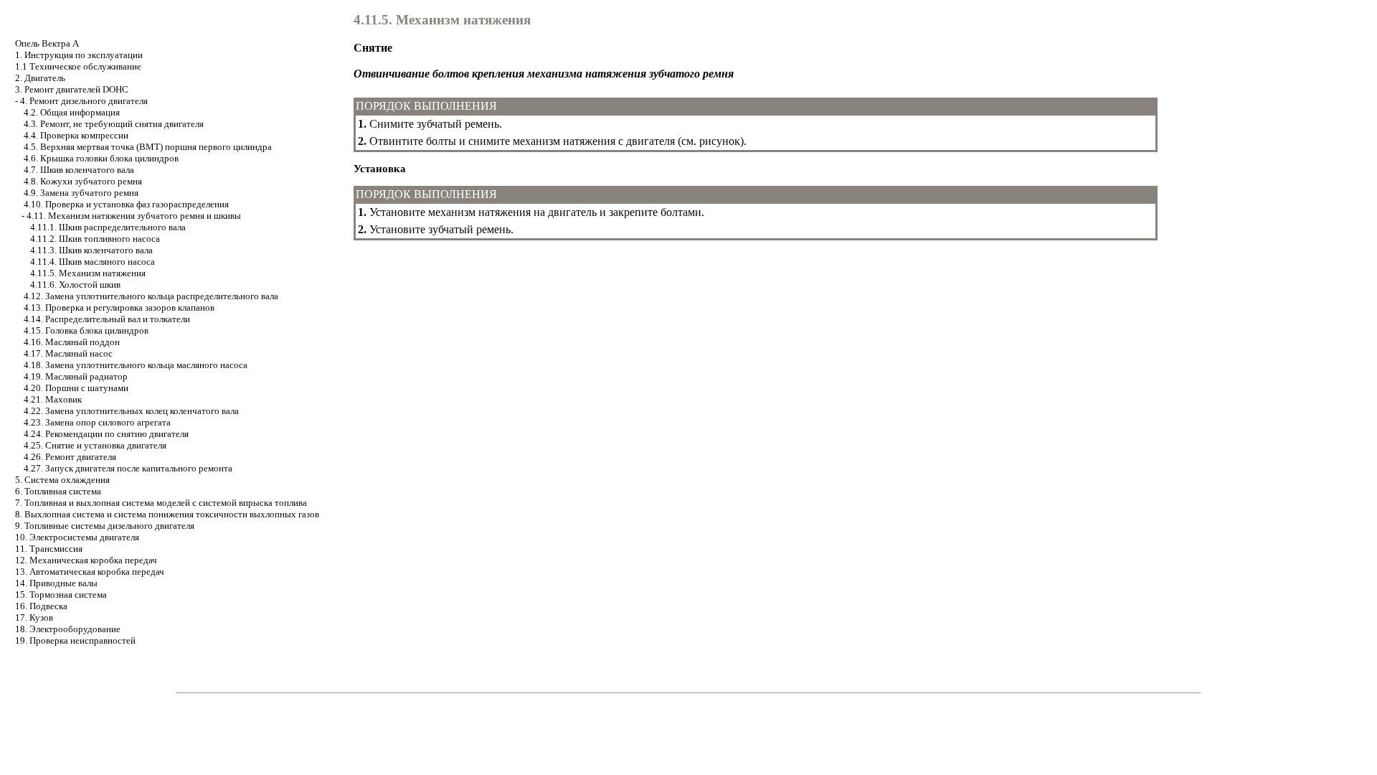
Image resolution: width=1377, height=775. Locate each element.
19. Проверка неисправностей (75, 640)
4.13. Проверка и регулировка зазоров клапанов (119, 307)
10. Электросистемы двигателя (77, 537)
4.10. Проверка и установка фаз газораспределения (126, 204)
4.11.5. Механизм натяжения (88, 273)
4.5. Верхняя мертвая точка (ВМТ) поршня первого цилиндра (148, 146)
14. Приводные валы (56, 583)
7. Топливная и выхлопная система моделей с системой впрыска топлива (161, 502)
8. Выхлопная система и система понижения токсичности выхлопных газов (167, 514)
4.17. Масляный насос (68, 353)
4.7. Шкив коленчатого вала (79, 169)
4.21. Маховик (53, 399)
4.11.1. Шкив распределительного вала (108, 227)
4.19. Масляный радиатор (76, 376)
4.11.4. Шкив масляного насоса (92, 261)
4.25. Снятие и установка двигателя (95, 445)
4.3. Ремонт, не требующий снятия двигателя (114, 123)
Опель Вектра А (47, 43)
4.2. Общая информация (72, 112)
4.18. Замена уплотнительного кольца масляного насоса (135, 365)
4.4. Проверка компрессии (76, 135)
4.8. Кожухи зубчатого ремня (83, 181)
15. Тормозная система (61, 594)
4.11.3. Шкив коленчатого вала (91, 250)
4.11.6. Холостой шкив (75, 284)
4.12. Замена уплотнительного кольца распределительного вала (151, 296)
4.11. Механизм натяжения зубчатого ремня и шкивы (134, 215)
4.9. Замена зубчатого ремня (81, 192)
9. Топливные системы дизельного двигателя (104, 525)
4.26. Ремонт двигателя (70, 456)
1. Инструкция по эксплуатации (79, 55)
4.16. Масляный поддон (72, 342)
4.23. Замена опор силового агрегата (97, 422)
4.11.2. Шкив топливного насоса (95, 238)
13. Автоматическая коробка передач (89, 571)
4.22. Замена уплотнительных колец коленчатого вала (131, 410)
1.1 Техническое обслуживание (78, 66)
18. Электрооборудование (67, 629)
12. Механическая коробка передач (86, 560)
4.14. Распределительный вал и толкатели (107, 319)
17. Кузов (34, 617)
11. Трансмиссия (48, 548)
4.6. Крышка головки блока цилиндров (101, 158)
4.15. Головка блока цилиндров (86, 330)
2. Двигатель (40, 77)
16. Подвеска (41, 606)
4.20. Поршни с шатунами (76, 387)
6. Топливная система (58, 491)
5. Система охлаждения (62, 479)
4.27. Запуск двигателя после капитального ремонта (128, 468)
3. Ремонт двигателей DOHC (71, 89)
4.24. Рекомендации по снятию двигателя (106, 433)
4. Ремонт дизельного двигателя (84, 100)
